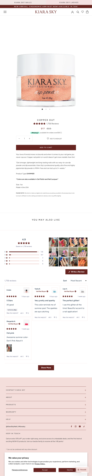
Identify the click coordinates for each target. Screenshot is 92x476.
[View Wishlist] (82, 11)
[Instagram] (75, 426)
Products (11, 404)
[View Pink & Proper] (26, 290)
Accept (45, 470)
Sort (65, 281)
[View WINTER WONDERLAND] (82, 290)
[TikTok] (83, 426)
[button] (46, 123)
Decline (70, 470)
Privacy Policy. (40, 464)
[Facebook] (71, 426)
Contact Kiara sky (15, 390)
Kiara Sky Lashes (69, 2)
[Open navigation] (5, 12)
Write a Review (79, 272)
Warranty (11, 412)
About (9, 397)
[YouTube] (79, 426)
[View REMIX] (54, 290)
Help (8, 419)
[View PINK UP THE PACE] (26, 323)
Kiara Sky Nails (23, 2)
